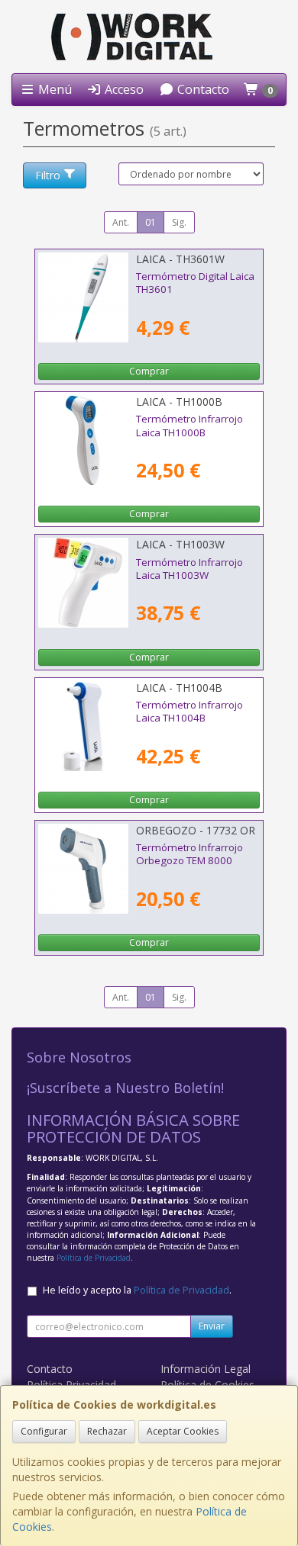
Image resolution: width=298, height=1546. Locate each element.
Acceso (123, 89)
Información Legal (205, 1368)
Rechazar (107, 1431)
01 (150, 222)
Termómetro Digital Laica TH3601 (195, 282)
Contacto (201, 89)
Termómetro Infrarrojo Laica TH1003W (189, 568)
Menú (53, 89)
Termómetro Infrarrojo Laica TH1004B (189, 711)
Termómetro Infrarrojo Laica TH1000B (189, 425)
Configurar (44, 1431)
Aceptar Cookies (183, 1431)
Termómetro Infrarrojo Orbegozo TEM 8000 (189, 853)
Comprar (149, 371)
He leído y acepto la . (137, 1290)
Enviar (212, 1325)
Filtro (47, 175)
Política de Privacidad (94, 1257)
